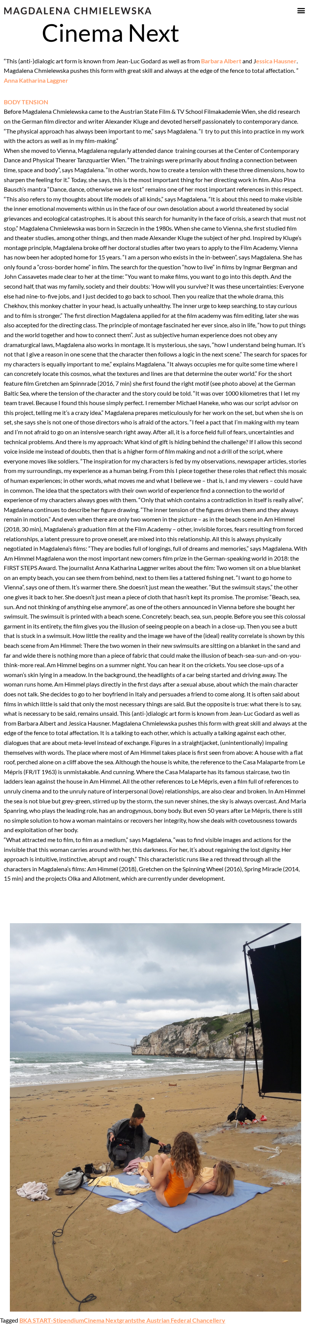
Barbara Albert (221, 60)
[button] (301, 10)
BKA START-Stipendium (51, 1320)
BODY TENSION (26, 101)
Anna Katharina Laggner (36, 80)
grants (127, 1320)
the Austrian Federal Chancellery (180, 1320)
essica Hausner (276, 60)
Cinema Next (101, 1320)
